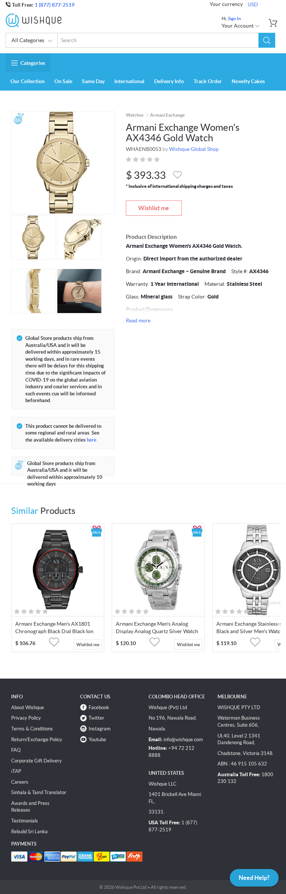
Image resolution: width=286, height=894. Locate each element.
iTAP (16, 771)
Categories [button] (32, 63)
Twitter (96, 718)
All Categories (28, 40)
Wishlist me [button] (87, 644)
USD (253, 4)
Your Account (238, 26)
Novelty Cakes (248, 81)
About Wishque (27, 707)
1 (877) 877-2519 (54, 5)
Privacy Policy (26, 718)
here (91, 440)
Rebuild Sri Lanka (29, 831)
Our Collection (27, 81)
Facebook (99, 707)
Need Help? (254, 877)
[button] (266, 40)
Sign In (234, 18)
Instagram (100, 729)
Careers (19, 782)
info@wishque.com (183, 739)
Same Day (93, 81)
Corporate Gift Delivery (36, 761)
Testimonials (24, 821)
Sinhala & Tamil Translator (38, 792)
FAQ (15, 750)
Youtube (97, 739)
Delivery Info (169, 81)
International (129, 81)
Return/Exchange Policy (36, 739)
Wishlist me (153, 208)
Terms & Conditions (32, 729)
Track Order (208, 81)
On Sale (63, 81)
